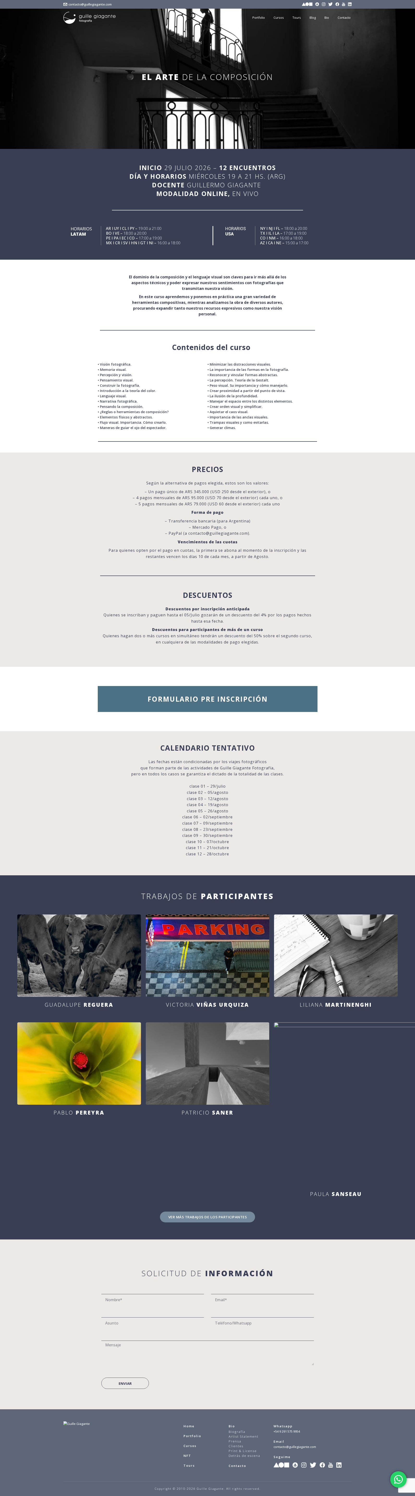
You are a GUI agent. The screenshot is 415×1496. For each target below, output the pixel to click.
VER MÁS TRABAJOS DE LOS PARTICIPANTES (207, 1216)
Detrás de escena (244, 1455)
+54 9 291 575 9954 (287, 1431)
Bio (232, 1426)
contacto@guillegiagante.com (90, 4)
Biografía (237, 1431)
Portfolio (192, 1436)
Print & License (243, 1451)
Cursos (189, 1446)
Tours (189, 1465)
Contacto (237, 1466)
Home (189, 1426)
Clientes (236, 1446)
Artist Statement (243, 1436)
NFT (187, 1455)
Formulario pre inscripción (207, 699)
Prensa (235, 1441)
